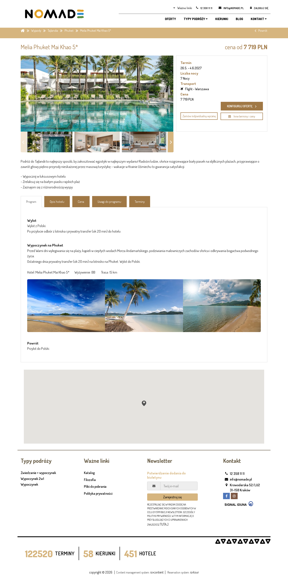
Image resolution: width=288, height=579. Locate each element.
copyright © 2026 (100, 572)
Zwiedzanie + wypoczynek (38, 473)
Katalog (89, 473)
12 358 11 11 (237, 473)
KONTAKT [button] (258, 19)
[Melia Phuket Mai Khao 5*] (66, 305)
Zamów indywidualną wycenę (199, 116)
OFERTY (170, 19)
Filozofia (90, 480)
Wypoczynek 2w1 (32, 479)
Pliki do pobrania (95, 486)
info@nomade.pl (241, 479)
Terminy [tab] (140, 202)
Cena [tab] (81, 202)
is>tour (194, 572)
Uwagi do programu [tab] (109, 202)
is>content (157, 572)
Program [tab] (31, 202)
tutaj (164, 524)
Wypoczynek (29, 484)
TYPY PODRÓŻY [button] (195, 19)
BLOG (239, 19)
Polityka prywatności (98, 493)
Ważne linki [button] (184, 8)
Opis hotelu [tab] (57, 202)
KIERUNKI (221, 19)
